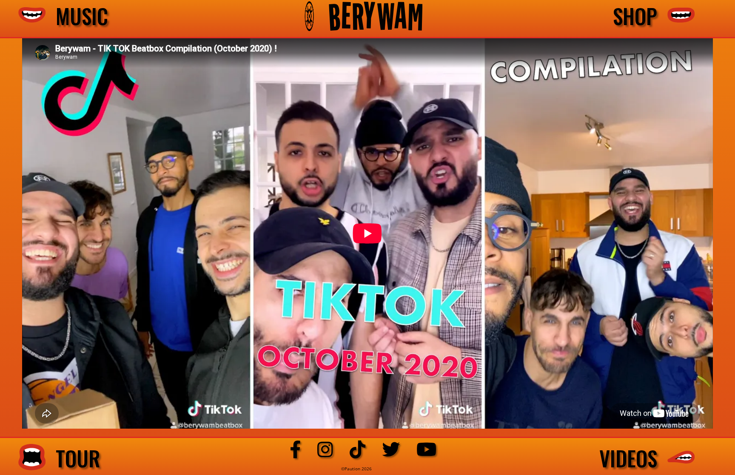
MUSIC (77, 16)
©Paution (351, 469)
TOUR (73, 458)
